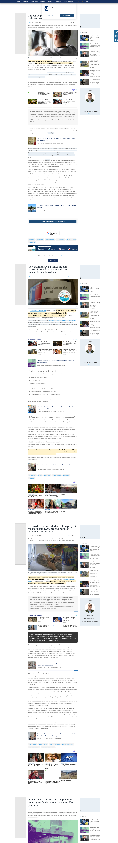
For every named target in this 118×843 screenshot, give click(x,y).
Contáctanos (52, 260)
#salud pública (40, 239)
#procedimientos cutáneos (67, 744)
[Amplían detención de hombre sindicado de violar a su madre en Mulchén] (85, 38)
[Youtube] (73, 249)
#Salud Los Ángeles (33, 744)
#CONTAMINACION (32, 475)
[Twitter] (53, 249)
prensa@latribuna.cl (62, 255)
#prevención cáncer (50, 239)
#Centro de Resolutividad (55, 744)
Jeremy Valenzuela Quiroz (37, 809)
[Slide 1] (88, 114)
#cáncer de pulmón (61, 239)
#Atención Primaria (43, 744)
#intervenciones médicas (34, 747)
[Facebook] (43, 249)
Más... (87, 1)
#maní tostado (66, 475)
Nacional (42, 1)
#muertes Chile (32, 242)
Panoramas (80, 1)
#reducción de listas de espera (48, 747)
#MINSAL (40, 475)
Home (18, 1)
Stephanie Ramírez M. (36, 276)
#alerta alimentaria (57, 475)
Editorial (50, 1)
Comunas (25, 1)
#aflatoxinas (31, 478)
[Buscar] (97, 1)
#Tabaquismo (31, 239)
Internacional (34, 1)
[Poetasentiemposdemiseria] (90, 97)
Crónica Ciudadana (68, 1)
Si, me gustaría (67, 15)
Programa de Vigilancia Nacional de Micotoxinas (62, 320)
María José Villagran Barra (37, 22)
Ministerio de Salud (38, 311)
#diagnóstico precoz (71, 239)
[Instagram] (63, 249)
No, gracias (50, 15)
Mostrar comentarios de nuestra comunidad (53, 221)
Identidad (58, 1)
